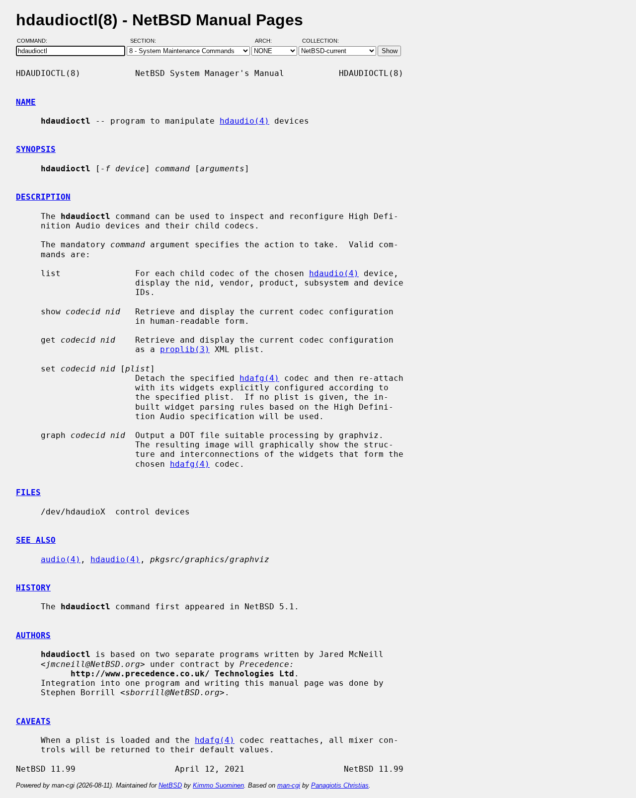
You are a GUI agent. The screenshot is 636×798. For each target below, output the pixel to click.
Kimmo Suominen (218, 785)
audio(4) (60, 559)
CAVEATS (33, 721)
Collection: (320, 41)
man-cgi (288, 785)
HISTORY (33, 587)
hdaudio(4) (244, 121)
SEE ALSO (36, 540)
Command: (35, 41)
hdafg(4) (259, 378)
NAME (26, 102)
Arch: (268, 41)
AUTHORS (33, 635)
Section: (145, 41)
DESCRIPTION (43, 197)
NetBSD (170, 785)
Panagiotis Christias (340, 785)
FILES (28, 492)
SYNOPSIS (36, 149)
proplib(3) (185, 349)
